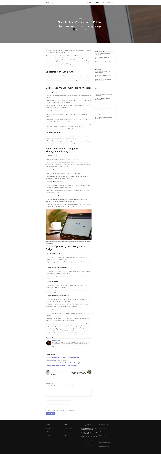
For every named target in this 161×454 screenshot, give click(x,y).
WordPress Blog (102, 428)
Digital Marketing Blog (103, 424)
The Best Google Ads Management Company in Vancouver (62, 365)
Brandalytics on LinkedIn (104, 446)
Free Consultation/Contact (104, 442)
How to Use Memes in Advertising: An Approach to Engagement (78, 373)
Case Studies (96, 2)
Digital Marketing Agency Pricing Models (57, 360)
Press (103, 2)
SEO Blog (101, 439)
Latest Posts (52, 337)
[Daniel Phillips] (48, 342)
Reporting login (49, 428)
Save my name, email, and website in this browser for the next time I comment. (62, 410)
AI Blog (100, 431)
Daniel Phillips (79, 29)
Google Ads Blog (102, 435)
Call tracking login (49, 431)
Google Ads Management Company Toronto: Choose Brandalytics (64, 363)
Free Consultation (110, 2)
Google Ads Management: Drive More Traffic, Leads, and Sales (63, 357)
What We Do (89, 2)
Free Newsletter (49, 435)
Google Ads (80, 18)
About (47, 337)
